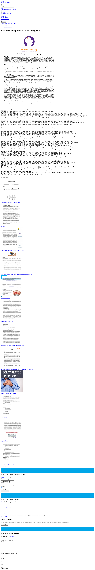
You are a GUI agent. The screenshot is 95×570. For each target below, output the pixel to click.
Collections (8, 13)
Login (2, 8)
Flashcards (3, 13)
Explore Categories (5, 2)
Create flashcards (13, 9)
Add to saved (13, 23)
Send (7, 568)
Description (6, 481)
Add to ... (3, 21)
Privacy (2, 516)
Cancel (2, 568)
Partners (6, 513)
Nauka (5, 25)
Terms (5, 516)
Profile (2, 20)
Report (2, 513)
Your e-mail (3, 550)
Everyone (4, 488)
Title (2, 478)
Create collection (4, 491)
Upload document (5, 9)
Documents (3, 507)
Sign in (2, 477)
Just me (4, 489)
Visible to (3, 486)
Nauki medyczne (8, 27)
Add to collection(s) (5, 23)
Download (3, 466)
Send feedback (4, 524)
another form (13, 536)
